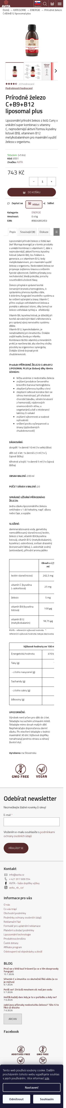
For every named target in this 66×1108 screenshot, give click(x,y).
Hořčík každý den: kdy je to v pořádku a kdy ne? (30, 997)
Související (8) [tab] (27, 232)
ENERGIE (36, 212)
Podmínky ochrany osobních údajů (22, 917)
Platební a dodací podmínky (19, 930)
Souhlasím (47, 1099)
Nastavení (31, 1087)
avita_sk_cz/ (16, 887)
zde (47, 1078)
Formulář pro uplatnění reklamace (22, 926)
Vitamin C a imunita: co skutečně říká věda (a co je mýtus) (31, 980)
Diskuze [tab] (44, 232)
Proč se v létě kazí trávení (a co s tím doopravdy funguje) (31, 970)
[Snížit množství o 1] (33, 181)
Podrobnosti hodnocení (19, 88)
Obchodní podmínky (15, 913)
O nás (7, 904)
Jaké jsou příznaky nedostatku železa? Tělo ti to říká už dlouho (31, 1006)
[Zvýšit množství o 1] (51, 181)
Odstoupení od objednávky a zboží (23, 951)
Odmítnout (16, 1099)
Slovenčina (37, 6)
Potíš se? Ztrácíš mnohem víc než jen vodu (28, 989)
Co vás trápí (10, 909)
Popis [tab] (13, 232)
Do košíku (34, 192)
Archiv (13, 1019)
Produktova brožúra (14, 938)
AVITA (20, 162)
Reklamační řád (12, 922)
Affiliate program (13, 947)
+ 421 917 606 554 (19, 879)
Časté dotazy (11, 943)
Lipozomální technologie (17, 934)
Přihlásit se (16, 848)
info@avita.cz (16, 874)
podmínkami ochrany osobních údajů (29, 834)
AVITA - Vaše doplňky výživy (24, 883)
